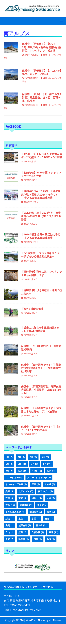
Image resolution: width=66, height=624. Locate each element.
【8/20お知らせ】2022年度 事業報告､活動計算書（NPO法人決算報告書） (41, 216)
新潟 (9, 518)
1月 (9, 457)
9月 (9, 470)
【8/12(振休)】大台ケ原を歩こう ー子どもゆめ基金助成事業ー (41, 254)
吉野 (22, 498)
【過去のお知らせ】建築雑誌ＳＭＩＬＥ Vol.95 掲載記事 (41, 329)
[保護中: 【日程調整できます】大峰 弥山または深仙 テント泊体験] (11, 415)
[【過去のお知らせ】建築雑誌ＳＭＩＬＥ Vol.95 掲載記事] (11, 334)
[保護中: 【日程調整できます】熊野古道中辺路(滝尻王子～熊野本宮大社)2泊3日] (11, 372)
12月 (51, 470)
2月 (21, 457)
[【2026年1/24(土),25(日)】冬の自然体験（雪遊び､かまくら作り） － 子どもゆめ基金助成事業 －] (11, 198)
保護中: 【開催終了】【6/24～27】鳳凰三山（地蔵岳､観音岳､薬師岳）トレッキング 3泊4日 (41, 47)
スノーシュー (14, 477)
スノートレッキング (39, 477)
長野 (9, 539)
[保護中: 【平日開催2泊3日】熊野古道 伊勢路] (11, 353)
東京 (22, 518)
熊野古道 (25, 525)
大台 (51, 498)
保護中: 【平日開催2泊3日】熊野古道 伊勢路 (41, 347)
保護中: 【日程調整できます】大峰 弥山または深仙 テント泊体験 (42, 409)
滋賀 (9, 525)
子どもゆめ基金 (15, 511)
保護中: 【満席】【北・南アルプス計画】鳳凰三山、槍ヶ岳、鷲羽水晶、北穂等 (42, 97)
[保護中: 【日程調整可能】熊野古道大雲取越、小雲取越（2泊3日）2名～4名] (11, 393)
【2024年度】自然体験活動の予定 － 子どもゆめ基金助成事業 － (42, 236)
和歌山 (37, 498)
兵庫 (9, 491)
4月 (45, 457)
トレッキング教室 (16, 484)
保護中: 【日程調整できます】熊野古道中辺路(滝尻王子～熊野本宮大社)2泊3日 (41, 368)
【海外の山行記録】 (32, 308)
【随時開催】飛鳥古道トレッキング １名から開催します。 (43, 273)
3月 (33, 457)
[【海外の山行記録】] (11, 316)
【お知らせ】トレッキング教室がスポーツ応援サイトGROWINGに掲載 (41, 155)
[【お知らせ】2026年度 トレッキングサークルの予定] (11, 179)
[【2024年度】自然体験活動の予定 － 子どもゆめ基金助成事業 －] (11, 241)
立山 (9, 532)
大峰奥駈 (26, 504)
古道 (9, 498)
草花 (53, 532)
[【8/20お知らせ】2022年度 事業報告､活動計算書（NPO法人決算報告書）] (11, 220)
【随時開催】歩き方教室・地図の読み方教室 (41, 291)
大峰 (10, 504)
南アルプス (45, 491)
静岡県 (24, 539)
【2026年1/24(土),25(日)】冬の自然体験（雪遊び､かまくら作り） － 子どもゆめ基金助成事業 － (41, 194)
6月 (22, 463)
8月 (47, 463)
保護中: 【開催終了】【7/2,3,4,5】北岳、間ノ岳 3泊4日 (42, 72)
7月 (34, 463)
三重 (36, 484)
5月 (9, 463)
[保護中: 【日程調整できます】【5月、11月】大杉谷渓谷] (11, 434)
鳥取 (51, 539)
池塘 (48, 518)
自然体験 (38, 532)
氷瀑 (35, 518)
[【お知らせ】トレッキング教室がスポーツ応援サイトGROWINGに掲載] (11, 161)
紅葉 (22, 532)
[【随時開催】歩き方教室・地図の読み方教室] (11, 297)
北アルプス (26, 491)
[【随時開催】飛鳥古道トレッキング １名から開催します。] (11, 279)
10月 (22, 470)
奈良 (41, 504)
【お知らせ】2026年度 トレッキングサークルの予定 (41, 174)
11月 (37, 470)
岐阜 (51, 511)
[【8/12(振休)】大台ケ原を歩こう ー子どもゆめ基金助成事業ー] (11, 260)
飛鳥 (38, 539)
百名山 (41, 525)
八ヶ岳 (50, 484)
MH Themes (55, 620)
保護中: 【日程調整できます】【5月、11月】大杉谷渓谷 (40, 428)
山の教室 (36, 511)
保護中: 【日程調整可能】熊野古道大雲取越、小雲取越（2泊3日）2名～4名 (41, 390)
